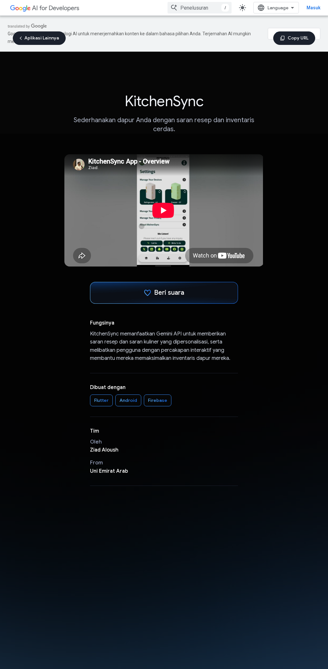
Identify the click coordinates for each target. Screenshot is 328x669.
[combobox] (200, 7)
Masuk (313, 7)
